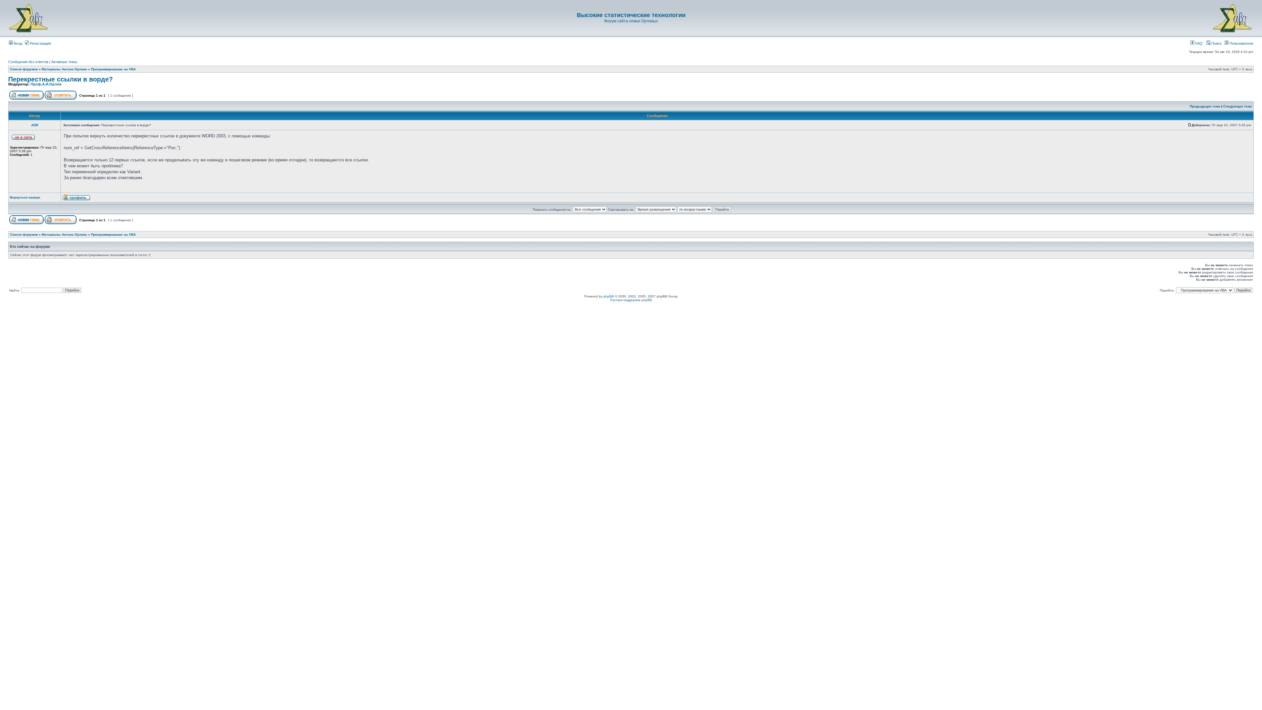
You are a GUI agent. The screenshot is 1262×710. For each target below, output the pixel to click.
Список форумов (24, 69)
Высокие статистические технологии (631, 15)
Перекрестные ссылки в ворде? (60, 79)
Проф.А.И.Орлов (46, 84)
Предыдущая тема (1205, 106)
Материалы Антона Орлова (64, 69)
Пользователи (1240, 43)
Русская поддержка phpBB (631, 300)
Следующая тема (1237, 106)
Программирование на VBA (113, 69)
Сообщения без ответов (28, 62)
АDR (34, 125)
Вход (17, 43)
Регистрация (40, 43)
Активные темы (64, 62)
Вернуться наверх (25, 197)
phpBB (608, 296)
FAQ (1198, 43)
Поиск (1216, 43)
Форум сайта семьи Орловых (631, 21)
